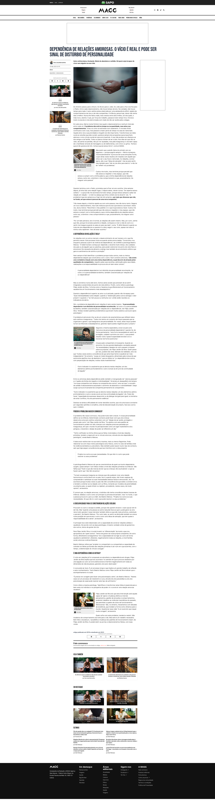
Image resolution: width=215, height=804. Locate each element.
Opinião (132, 10)
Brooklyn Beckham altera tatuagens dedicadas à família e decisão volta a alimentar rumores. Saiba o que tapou (121, 741)
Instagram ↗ (125, 770)
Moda (105, 785)
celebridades (97, 18)
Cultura (105, 777)
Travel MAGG (121, 18)
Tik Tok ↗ (124, 775)
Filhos (105, 782)
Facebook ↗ (124, 772)
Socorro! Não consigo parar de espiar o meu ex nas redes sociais (122, 720)
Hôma (140, 18)
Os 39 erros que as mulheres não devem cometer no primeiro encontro (60, 104)
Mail (56, 2)
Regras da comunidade (145, 780)
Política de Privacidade (145, 785)
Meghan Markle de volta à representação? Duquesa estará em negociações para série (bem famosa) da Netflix (89, 741)
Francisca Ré (78, 736)
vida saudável (81, 18)
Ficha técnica (142, 775)
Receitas (132, 12)
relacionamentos (59, 73)
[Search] (163, 10)
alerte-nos (103, 645)
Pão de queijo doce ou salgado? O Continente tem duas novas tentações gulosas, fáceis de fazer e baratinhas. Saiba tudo (88, 733)
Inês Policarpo (111, 736)
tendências (89, 18)
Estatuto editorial (143, 772)
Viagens (83, 10)
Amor (51, 69)
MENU (51, 2)
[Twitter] (160, 10)
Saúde (83, 12)
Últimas (76, 727)
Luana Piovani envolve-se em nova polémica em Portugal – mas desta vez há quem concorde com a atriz (121, 749)
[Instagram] (154, 10)
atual (74, 18)
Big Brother (131, 7)
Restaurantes (83, 7)
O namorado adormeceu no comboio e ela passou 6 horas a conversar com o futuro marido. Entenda (60, 131)
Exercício (106, 780)
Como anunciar (144, 778)
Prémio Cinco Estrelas (131, 18)
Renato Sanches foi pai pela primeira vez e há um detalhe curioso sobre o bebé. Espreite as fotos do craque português (88, 749)
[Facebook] (157, 10)
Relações (106, 787)
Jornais (60, 2)
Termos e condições (144, 783)
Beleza (105, 775)
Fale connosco (142, 770)
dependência (52, 73)
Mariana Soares (61, 135)
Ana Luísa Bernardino (61, 107)
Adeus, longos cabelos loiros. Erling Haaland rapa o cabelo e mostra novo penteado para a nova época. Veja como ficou (121, 733)
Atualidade (106, 772)
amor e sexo (105, 18)
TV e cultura (113, 18)
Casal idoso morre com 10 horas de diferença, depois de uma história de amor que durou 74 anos (88, 719)
